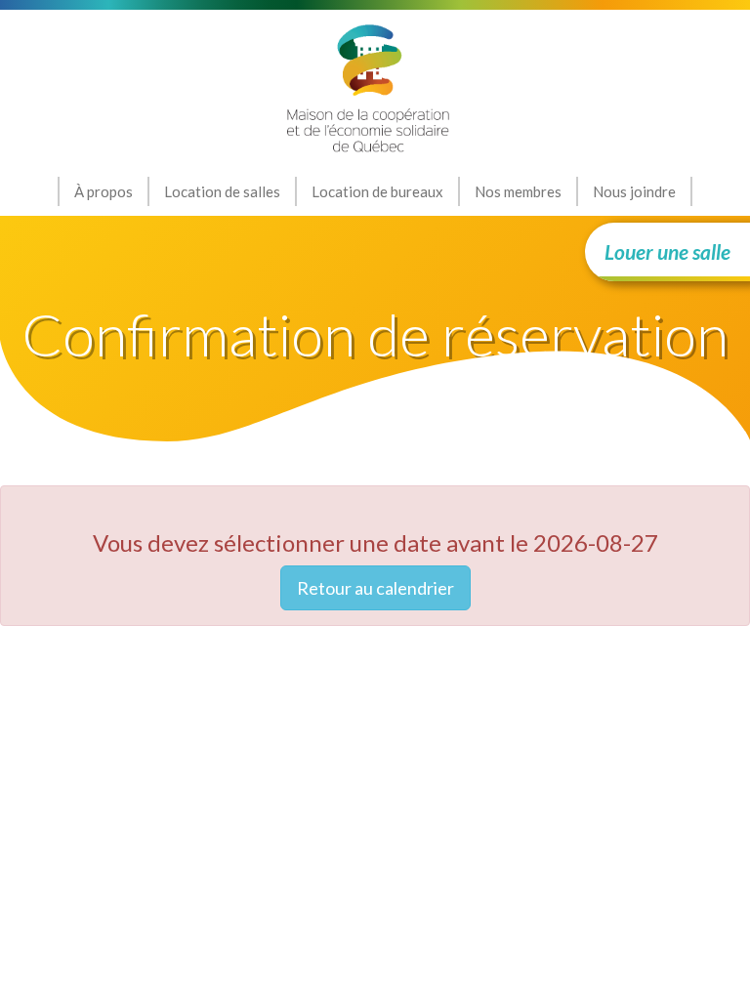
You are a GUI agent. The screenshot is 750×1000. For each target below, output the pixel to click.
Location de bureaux (377, 191)
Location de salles (222, 191)
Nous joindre (634, 191)
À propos (103, 191)
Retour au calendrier (375, 588)
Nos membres (518, 191)
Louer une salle (667, 251)
